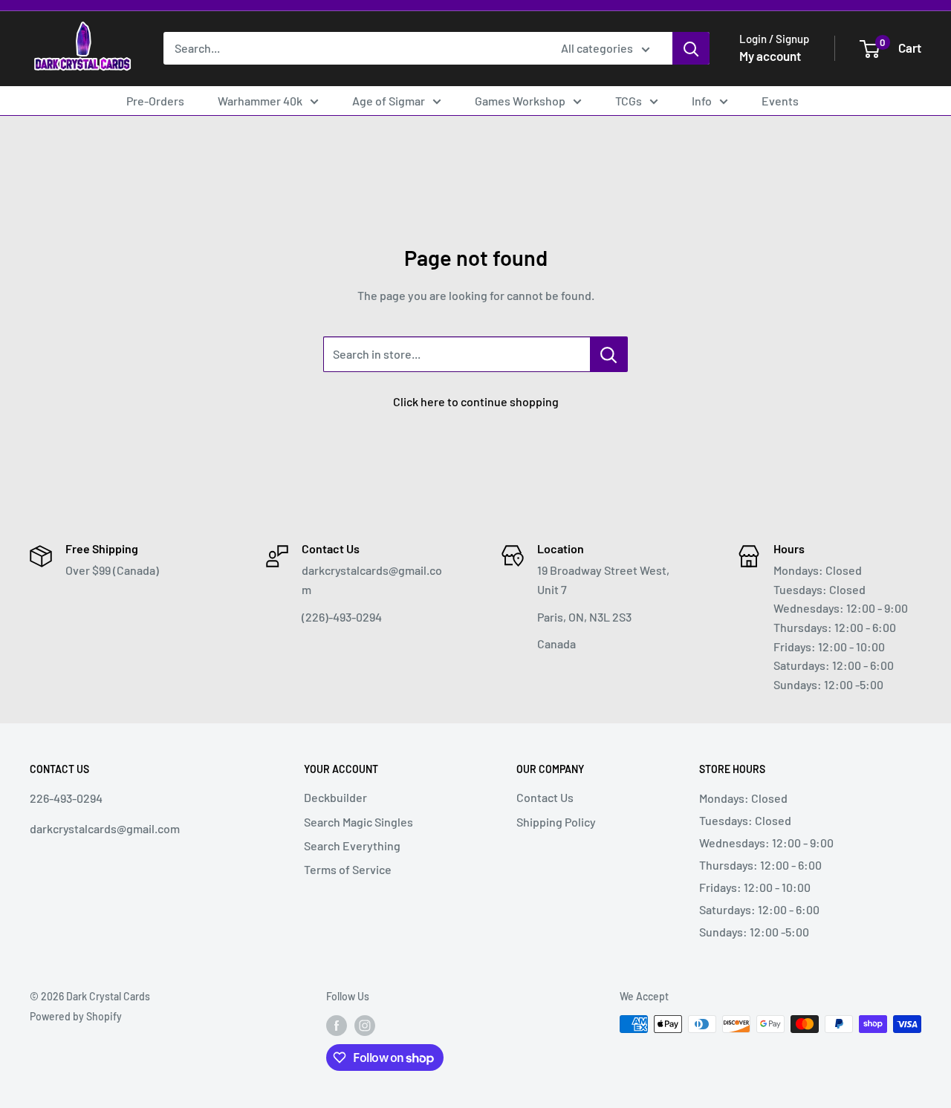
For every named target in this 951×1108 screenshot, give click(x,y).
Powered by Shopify (76, 1016)
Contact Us (545, 797)
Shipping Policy (556, 822)
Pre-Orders (155, 101)
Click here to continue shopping (476, 401)
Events (780, 101)
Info (702, 101)
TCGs (628, 101)
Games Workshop (520, 101)
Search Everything (352, 845)
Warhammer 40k (260, 101)
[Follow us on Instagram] (364, 1025)
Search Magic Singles (358, 822)
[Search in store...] (609, 354)
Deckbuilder (335, 797)
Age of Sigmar (388, 101)
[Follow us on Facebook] (336, 1025)
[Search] (691, 48)
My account (770, 55)
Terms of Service (348, 869)
